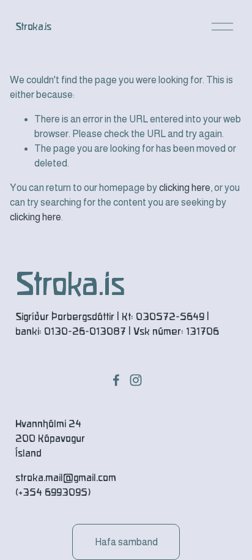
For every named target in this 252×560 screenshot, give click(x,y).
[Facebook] (116, 380)
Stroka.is (33, 26)
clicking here (184, 187)
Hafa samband (126, 542)
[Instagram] (136, 380)
